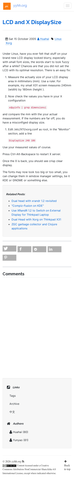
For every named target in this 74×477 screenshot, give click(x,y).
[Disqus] (37, 327)
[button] (9, 249)
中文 (12, 412)
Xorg (9, 43)
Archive (14, 403)
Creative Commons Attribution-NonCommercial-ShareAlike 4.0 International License (29, 469)
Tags (12, 395)
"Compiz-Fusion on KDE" (28, 205)
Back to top (67, 467)
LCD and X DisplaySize (32, 22)
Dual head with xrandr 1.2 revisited (34, 201)
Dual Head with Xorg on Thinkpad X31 (36, 219)
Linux (58, 39)
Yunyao (18, 440)
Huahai (44, 39)
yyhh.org (20, 5)
